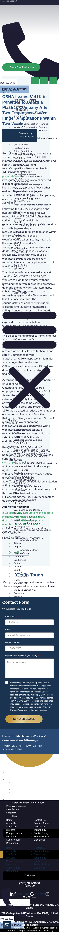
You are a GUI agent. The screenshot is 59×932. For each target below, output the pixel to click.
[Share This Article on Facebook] (35, 80)
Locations (11, 836)
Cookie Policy (41, 833)
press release (10, 176)
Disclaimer (39, 826)
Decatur (17, 566)
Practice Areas (41, 823)
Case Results (13, 839)
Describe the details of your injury (22, 655)
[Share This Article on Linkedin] (44, 80)
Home (9, 820)
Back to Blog (15, 552)
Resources (12, 843)
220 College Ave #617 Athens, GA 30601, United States (29, 915)
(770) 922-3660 (29, 883)
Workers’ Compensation (14, 832)
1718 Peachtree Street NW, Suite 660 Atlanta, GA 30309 (29, 906)
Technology (40, 830)
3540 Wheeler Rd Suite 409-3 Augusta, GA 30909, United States (29, 923)
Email (8, 629)
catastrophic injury (13, 462)
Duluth (17, 569)
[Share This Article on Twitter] (53, 80)
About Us (11, 823)
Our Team (11, 826)
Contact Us (40, 820)
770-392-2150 (22, 700)
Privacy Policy (16, 710)
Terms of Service (39, 710)
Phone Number (13, 642)
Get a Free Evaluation (22, 67)
